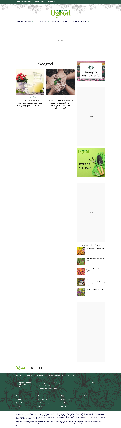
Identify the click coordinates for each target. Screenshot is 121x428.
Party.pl (40, 406)
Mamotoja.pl (41, 396)
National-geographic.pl (44, 403)
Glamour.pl (19, 403)
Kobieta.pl (18, 399)
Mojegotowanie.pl (43, 399)
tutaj (29, 425)
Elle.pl (17, 396)
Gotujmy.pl (18, 406)
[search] (104, 21)
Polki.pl (63, 396)
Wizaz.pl (63, 406)
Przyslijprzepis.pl (65, 399)
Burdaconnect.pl (88, 396)
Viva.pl (63, 403)
